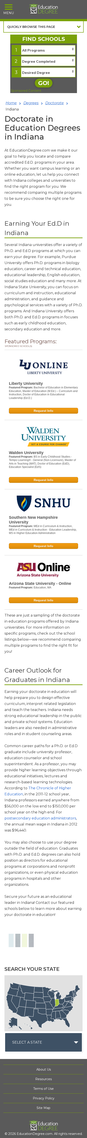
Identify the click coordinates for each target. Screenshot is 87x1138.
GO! (43, 83)
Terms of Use (43, 1089)
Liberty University (26, 383)
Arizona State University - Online (40, 583)
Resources (43, 1079)
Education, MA (42, 587)
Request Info (43, 411)
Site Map (43, 1108)
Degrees (31, 103)
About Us (43, 1069)
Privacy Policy (43, 1098)
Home (11, 103)
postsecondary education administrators (40, 818)
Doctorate (54, 103)
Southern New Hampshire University (33, 519)
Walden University (26, 452)
